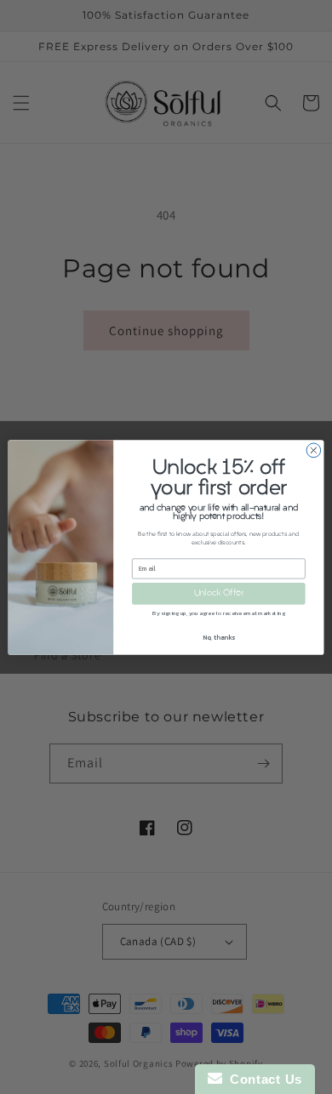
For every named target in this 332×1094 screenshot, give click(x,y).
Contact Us (262, 1079)
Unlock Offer (218, 594)
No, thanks (219, 636)
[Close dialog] (313, 450)
